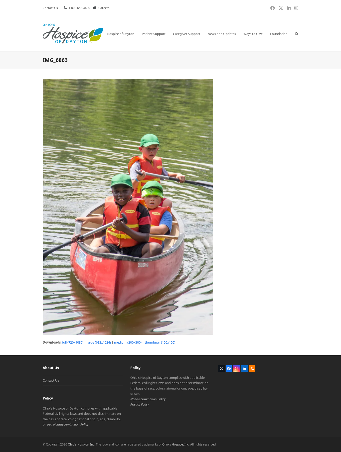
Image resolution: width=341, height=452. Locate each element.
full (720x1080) (72, 342)
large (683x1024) (99, 342)
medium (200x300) (128, 342)
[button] (296, 33)
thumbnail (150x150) (160, 342)
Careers (104, 8)
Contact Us (51, 380)
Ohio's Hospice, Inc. (81, 444)
